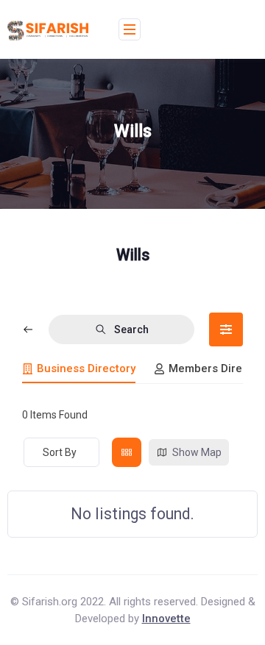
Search (131, 329)
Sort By (60, 452)
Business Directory (86, 368)
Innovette (166, 618)
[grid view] (126, 452)
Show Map (197, 452)
